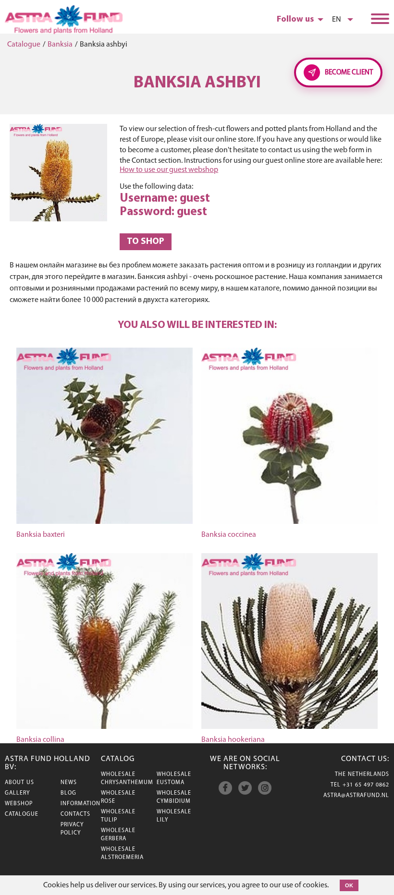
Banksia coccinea (228, 535)
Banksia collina (40, 740)
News (69, 783)
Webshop (19, 804)
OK (349, 885)
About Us (19, 783)
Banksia (60, 44)
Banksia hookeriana (233, 740)
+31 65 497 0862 (366, 785)
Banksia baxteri (40, 535)
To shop (145, 241)
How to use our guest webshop (169, 170)
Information (80, 804)
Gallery (17, 793)
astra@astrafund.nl (356, 795)
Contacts (75, 814)
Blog (68, 793)
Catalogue (23, 44)
